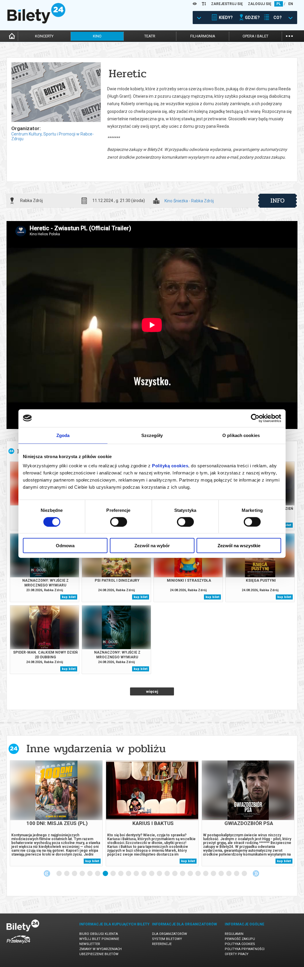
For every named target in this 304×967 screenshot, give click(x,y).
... (289, 35)
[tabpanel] (56, 813)
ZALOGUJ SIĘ (259, 4)
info (277, 200)
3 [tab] (75, 874)
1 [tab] (59, 874)
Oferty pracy (236, 954)
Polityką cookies (170, 465)
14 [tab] (160, 874)
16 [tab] (175, 874)
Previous (47, 873)
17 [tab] (183, 874)
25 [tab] (245, 874)
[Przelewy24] (18, 945)
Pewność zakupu (240, 939)
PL (278, 4)
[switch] (118, 521)
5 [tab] (90, 874)
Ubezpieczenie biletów (98, 954)
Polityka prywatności (245, 949)
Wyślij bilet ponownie (99, 939)
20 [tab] (206, 874)
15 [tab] (167, 874)
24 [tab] (237, 874)
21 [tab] (214, 874)
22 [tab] (221, 874)
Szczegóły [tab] (152, 435)
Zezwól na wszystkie (239, 545)
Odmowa (65, 545)
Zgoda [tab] (63, 435)
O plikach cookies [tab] (241, 435)
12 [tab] (144, 874)
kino (97, 36)
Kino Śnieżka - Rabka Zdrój (189, 201)
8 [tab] (113, 874)
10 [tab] (129, 874)
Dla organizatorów (169, 934)
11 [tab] (137, 874)
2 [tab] (67, 874)
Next (256, 873)
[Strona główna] (36, 22)
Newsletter (89, 944)
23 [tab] (229, 874)
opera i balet (255, 36)
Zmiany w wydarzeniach (100, 949)
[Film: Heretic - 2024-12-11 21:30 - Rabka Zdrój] (55, 92)
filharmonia (202, 36)
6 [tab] (98, 874)
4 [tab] (83, 874)
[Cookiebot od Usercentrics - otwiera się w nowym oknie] (255, 418)
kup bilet (69, 597)
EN (290, 4)
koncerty (44, 36)
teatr (149, 36)
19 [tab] (198, 874)
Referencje (162, 944)
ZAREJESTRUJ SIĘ (227, 4)
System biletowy (167, 939)
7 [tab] (106, 874)
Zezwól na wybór (152, 545)
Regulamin (234, 934)
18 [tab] (191, 874)
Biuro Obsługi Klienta (98, 934)
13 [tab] (152, 874)
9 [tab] (121, 874)
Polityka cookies (240, 944)
